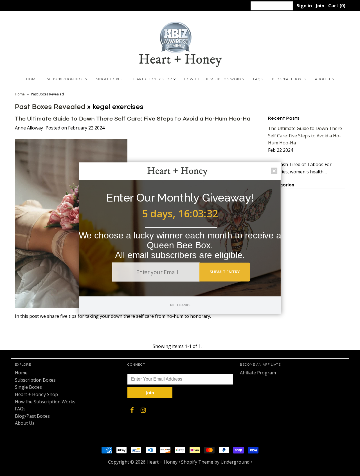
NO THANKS (180, 304)
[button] (180, 197)
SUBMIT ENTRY (225, 271)
